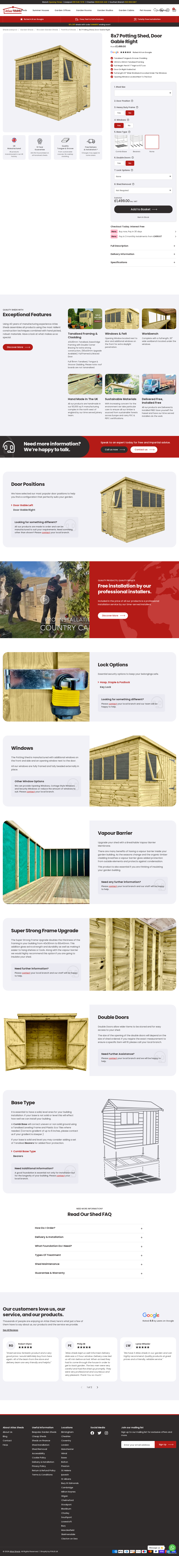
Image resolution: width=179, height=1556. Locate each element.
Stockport (66, 1504)
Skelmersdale (68, 1534)
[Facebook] (92, 1433)
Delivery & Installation (43, 1461)
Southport (66, 1517)
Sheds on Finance (41, 1440)
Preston (65, 1466)
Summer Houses (41, 10)
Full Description (119, 245)
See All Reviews (10, 1330)
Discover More (15, 347)
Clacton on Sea (69, 1538)
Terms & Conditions (42, 1474)
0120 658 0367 (130, 2)
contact (46, 532)
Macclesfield (67, 1530)
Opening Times (55, 2)
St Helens (66, 1470)
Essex (64, 1457)
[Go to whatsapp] (172, 1547)
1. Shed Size (119, 87)
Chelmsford (67, 1500)
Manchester (67, 1449)
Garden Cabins (126, 10)
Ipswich (65, 1474)
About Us (7, 1432)
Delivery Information (122, 254)
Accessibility (38, 1453)
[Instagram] (106, 1433)
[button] (174, 10)
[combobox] (155, 10)
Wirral (64, 1453)
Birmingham (67, 1432)
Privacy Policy (39, 1466)
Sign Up (162, 1444)
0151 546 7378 (78, 2)
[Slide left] (81, 1387)
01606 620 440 (101, 2)
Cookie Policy (39, 1457)
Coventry (66, 1440)
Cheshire (65, 1436)
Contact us (141, 449)
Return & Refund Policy (43, 1470)
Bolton (64, 1461)
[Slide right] (97, 1387)
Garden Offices (62, 10)
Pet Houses (145, 10)
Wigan (64, 1496)
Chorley (65, 1513)
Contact (7, 1440)
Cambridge (67, 1487)
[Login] (167, 10)
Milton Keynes (68, 1491)
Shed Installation (40, 1444)
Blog (5, 1436)
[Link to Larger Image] (52, 82)
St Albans (66, 1478)
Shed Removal (39, 1449)
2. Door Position (143, 100)
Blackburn (66, 1508)
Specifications (119, 262)
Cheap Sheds (39, 1436)
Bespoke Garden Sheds (44, 1432)
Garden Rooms (84, 10)
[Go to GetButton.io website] (172, 1553)
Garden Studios (105, 10)
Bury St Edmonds (70, 1483)
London (65, 1444)
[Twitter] (99, 1433)
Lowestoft (66, 1521)
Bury (63, 1525)
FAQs (5, 1444)
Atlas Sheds (13, 10)
